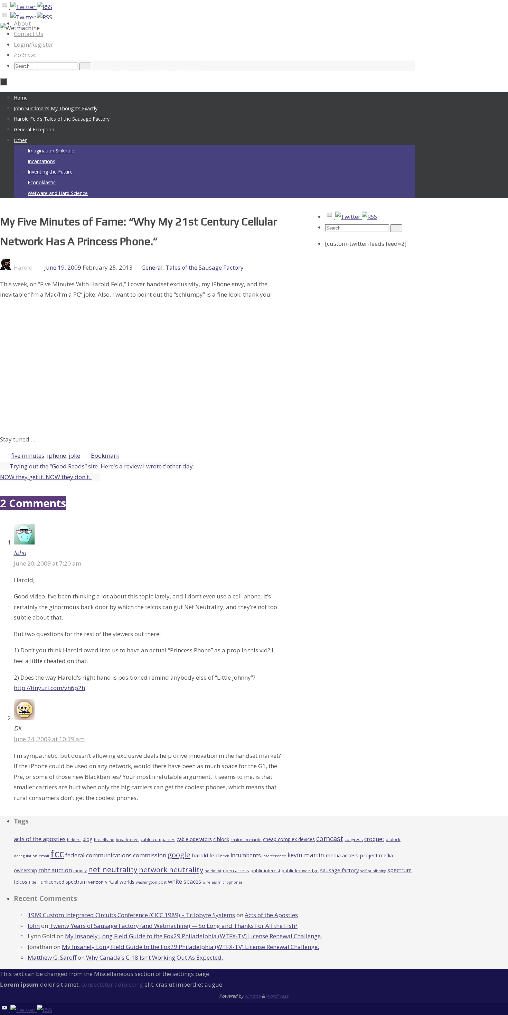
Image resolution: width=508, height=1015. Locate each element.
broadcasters (127, 839)
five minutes (27, 455)
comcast (329, 838)
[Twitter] (23, 7)
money (80, 870)
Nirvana (253, 996)
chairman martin (246, 839)
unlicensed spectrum (64, 881)
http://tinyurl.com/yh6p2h (49, 688)
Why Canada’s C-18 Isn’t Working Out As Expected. (154, 957)
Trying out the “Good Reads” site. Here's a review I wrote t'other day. (101, 466)
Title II (34, 882)
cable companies (158, 839)
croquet (374, 839)
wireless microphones (222, 882)
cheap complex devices (289, 839)
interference (274, 855)
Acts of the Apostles (271, 915)
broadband (104, 839)
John (20, 553)
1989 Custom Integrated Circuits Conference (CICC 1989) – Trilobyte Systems (131, 915)
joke (74, 455)
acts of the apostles (40, 839)
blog (88, 839)
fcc (57, 853)
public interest (265, 870)
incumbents (246, 855)
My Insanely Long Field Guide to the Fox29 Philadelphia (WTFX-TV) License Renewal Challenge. (193, 936)
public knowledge (300, 870)
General (152, 267)
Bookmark (105, 455)
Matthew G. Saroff (52, 957)
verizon (96, 882)
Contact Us (28, 34)
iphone (56, 455)
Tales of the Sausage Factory (205, 267)
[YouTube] (5, 7)
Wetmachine (39, 50)
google (179, 854)
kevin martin (306, 855)
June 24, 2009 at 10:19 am (49, 739)
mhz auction (55, 870)
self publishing (373, 870)
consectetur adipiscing (112, 984)
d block (393, 839)
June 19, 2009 (62, 267)
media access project (352, 855)
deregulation (25, 856)
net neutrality (113, 869)
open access (236, 870)
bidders (74, 839)
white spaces (184, 881)
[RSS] (44, 7)
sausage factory (339, 870)
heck (224, 855)
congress (354, 839)
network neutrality (171, 869)
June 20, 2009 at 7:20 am (47, 563)
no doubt (213, 870)
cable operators (194, 839)
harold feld (205, 855)
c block (221, 839)
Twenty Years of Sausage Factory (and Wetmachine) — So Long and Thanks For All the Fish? (173, 926)
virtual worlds (119, 881)
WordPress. (277, 996)
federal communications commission (115, 855)
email (44, 856)
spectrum (399, 870)
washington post (151, 882)
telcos (20, 881)
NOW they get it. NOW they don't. (46, 477)
